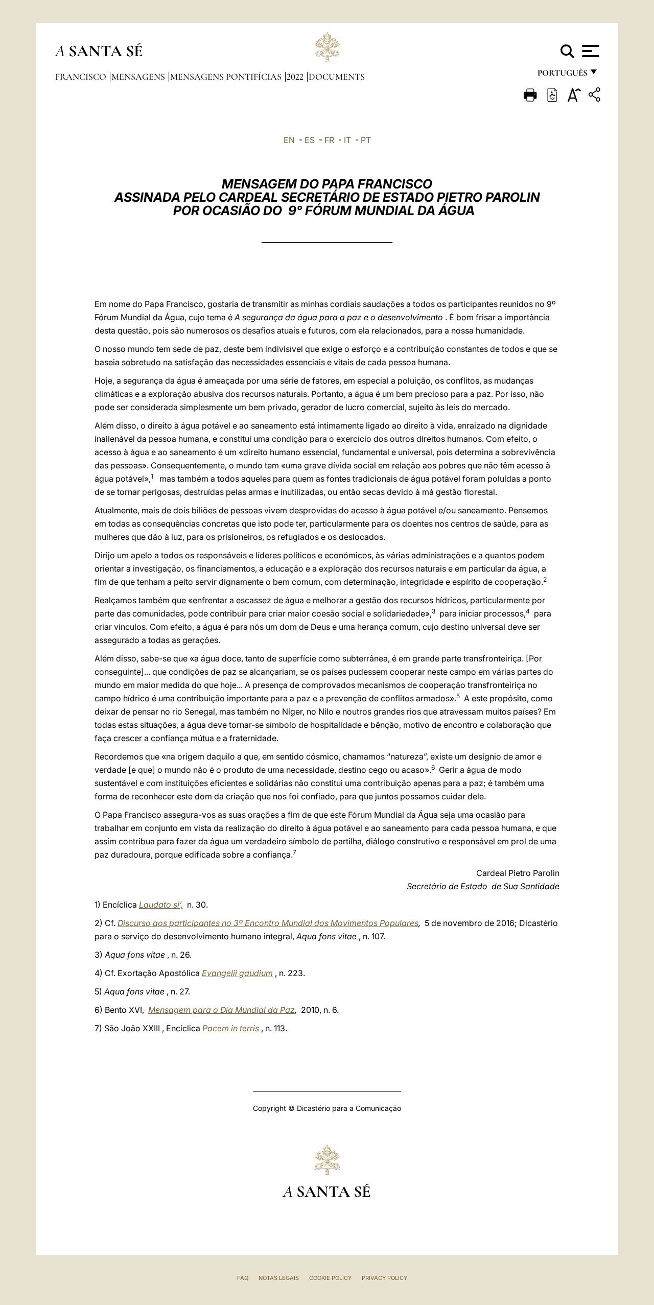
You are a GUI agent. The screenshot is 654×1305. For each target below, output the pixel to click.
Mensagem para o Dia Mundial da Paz (221, 1010)
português (562, 75)
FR (329, 140)
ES (310, 140)
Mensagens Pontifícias (227, 76)
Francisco (81, 76)
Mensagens (139, 76)
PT (366, 140)
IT (347, 140)
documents (337, 76)
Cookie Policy (330, 1278)
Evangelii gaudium (237, 973)
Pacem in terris (230, 1028)
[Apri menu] (589, 51)
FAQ (242, 1278)
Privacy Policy (384, 1278)
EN (289, 140)
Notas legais (279, 1278)
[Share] (596, 96)
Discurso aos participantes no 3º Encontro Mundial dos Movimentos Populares (268, 923)
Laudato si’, (161, 904)
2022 (296, 76)
